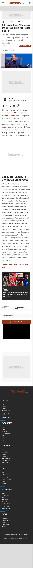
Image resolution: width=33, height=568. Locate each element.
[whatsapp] (7, 106)
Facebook (7, 534)
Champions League (7, 411)
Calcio (7, 22)
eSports (4, 440)
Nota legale (5, 499)
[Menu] (3, 3)
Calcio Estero (5, 415)
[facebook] (3, 106)
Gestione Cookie (6, 504)
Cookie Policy (6, 502)
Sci (3, 427)
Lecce (18, 22)
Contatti (4, 493)
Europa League (6, 413)
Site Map (4, 522)
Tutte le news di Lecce (20, 307)
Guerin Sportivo (6, 458)
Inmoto (4, 454)
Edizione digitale (6, 479)
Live (3, 404)
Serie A (13, 22)
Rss (3, 472)
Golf (3, 435)
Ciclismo (4, 431)
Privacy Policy (6, 506)
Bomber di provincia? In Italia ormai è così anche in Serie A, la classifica (15, 294)
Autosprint (5, 452)
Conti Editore (5, 462)
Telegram (26, 534)
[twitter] (10, 106)
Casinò (4, 527)
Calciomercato (6, 417)
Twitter (20, 534)
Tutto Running (6, 433)
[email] (14, 106)
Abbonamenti (5, 475)
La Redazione (5, 495)
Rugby (3, 429)
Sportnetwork (6, 460)
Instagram (14, 534)
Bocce (3, 438)
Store (3, 481)
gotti (29, 46)
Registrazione (6, 520)
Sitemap (4, 483)
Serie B (4, 408)
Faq (3, 497)
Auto (3, 450)
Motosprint (5, 456)
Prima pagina (5, 477)
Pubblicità (4, 518)
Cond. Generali (6, 508)
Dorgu (24, 46)
